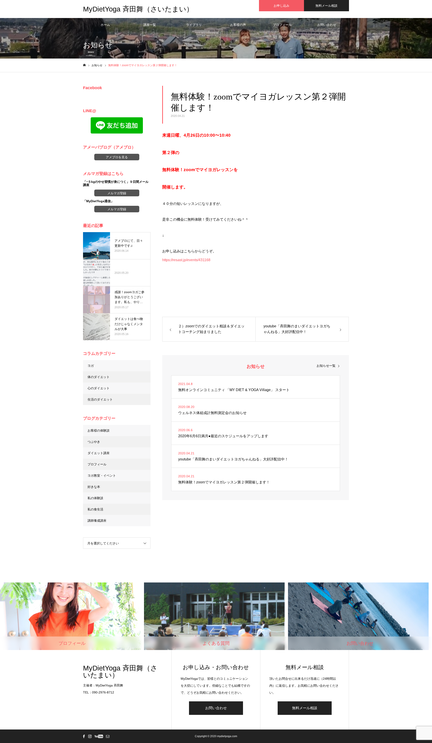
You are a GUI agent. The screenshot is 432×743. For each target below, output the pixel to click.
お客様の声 (238, 25)
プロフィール (282, 25)
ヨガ (91, 365)
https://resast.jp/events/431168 (186, 260)
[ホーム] (84, 65)
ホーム (105, 25)
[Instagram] (90, 736)
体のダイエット (99, 377)
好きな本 (94, 487)
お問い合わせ (326, 25)
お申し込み (281, 5)
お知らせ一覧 (326, 365)
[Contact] (107, 736)
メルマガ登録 (116, 193)
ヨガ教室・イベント (102, 475)
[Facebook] (83, 736)
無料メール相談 (326, 5)
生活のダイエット (100, 399)
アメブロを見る (117, 157)
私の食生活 (95, 509)
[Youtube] (99, 736)
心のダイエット (99, 388)
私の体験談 (95, 498)
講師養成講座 (97, 520)
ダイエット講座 (99, 453)
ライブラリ (194, 25)
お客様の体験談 (99, 430)
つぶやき (94, 442)
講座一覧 (149, 25)
